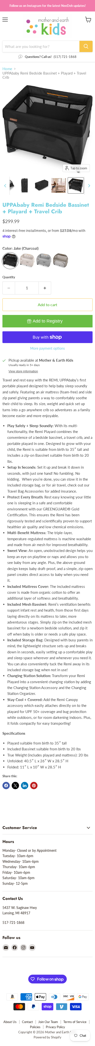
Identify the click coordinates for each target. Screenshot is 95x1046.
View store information (23, 371)
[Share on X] (15, 785)
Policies (35, 1027)
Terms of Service (74, 1022)
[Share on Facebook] (6, 785)
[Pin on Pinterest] (34, 785)
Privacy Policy (55, 1027)
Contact (27, 1022)
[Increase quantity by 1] (45, 287)
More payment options (47, 348)
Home (7, 69)
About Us (10, 1022)
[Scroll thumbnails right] (88, 186)
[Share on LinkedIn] (24, 785)
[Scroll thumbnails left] (6, 186)
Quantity (8, 277)
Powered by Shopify (47, 1037)
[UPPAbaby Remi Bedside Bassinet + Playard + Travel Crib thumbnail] (24, 185)
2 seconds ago (48, 321)
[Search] (86, 46)
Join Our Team (48, 1022)
